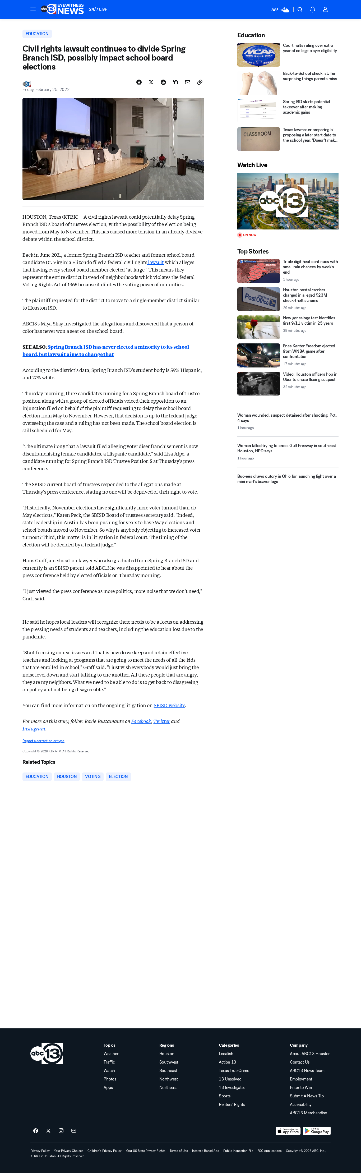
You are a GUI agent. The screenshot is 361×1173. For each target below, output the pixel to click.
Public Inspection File (238, 1150)
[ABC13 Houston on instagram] (61, 1131)
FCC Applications (269, 1150)
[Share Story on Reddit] (163, 82)
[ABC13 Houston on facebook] (35, 1131)
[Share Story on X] (151, 82)
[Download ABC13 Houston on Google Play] (317, 1131)
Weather (111, 1054)
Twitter (161, 720)
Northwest (168, 1079)
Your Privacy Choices (68, 1150)
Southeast (168, 1071)
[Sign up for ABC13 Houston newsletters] (73, 1131)
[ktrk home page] (46, 1053)
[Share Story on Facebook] (139, 82)
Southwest (168, 1062)
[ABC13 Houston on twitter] (48, 1131)
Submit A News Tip (307, 1096)
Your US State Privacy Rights (145, 1150)
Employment (301, 1079)
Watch (109, 1071)
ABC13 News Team (307, 1071)
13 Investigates (232, 1087)
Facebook (141, 720)
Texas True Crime (234, 1071)
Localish (226, 1054)
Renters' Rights (232, 1104)
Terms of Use (179, 1150)
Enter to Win (301, 1087)
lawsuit (155, 262)
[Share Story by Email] (187, 82)
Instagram (33, 728)
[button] (33, 9)
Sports (224, 1096)
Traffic (109, 1062)
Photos (110, 1079)
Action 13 (227, 1062)
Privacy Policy (40, 1150)
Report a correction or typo (43, 740)
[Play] (287, 201)
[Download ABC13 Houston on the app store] (288, 1131)
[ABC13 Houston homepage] (62, 9)
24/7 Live (98, 9)
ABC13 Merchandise (308, 1113)
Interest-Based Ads (205, 1150)
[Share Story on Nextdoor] (175, 82)
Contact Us (299, 1062)
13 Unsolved (230, 1079)
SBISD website (169, 705)
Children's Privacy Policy (104, 1150)
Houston (166, 1054)
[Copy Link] (199, 82)
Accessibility (301, 1104)
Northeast (168, 1087)
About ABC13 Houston (310, 1054)
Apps (108, 1087)
